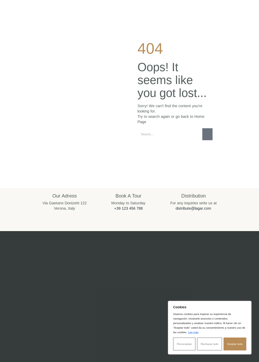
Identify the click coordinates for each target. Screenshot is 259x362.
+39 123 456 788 (128, 208)
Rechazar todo (209, 343)
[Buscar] (207, 134)
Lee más (193, 332)
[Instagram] (111, 319)
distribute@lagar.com (193, 208)
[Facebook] (129, 319)
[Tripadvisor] (147, 319)
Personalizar (184, 343)
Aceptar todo (235, 343)
